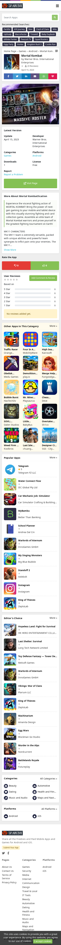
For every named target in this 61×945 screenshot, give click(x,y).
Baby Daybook (48, 34)
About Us (7, 866)
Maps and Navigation (47, 797)
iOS (39, 815)
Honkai (20, 44)
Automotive (43, 785)
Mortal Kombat (48, 51)
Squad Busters (41, 39)
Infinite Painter (10, 39)
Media (25, 874)
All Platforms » (49, 808)
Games (22, 51)
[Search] (55, 17)
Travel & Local (29, 891)
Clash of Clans (42, 29)
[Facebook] (8, 852)
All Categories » (48, 778)
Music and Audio (17, 797)
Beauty (12, 785)
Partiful (7, 29)
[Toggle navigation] (57, 6)
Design (26, 887)
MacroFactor (21, 34)
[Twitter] (3, 852)
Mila (55, 29)
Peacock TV (26, 39)
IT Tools (26, 895)
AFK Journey (19, 29)
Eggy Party (8, 44)
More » (53, 326)
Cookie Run (50, 44)
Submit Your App (10, 847)
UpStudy (7, 34)
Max (30, 29)
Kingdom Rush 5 (34, 44)
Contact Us (8, 870)
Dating (12, 791)
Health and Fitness (47, 791)
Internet (26, 879)
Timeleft (34, 34)
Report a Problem (13, 174)
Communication (31, 883)
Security (26, 870)
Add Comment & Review (43, 277)
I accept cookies (42, 941)
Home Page (10, 51)
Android (33, 51)
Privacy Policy (9, 882)
